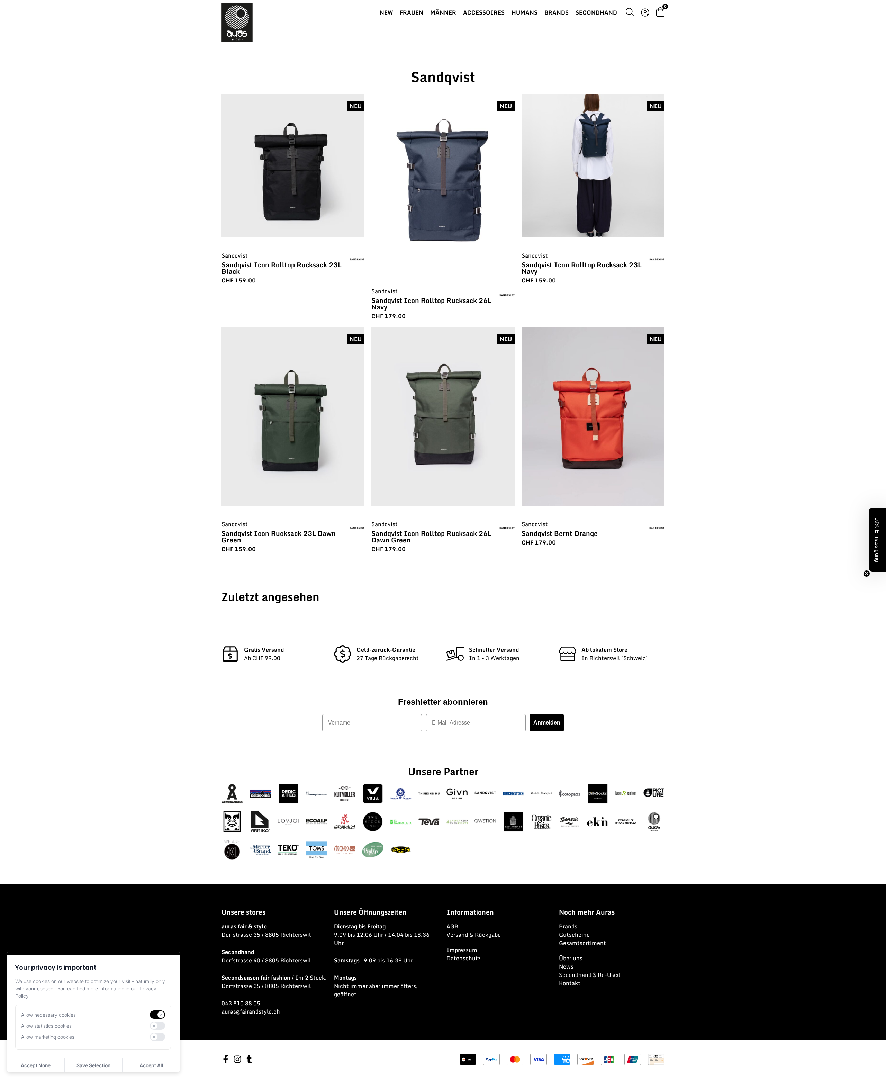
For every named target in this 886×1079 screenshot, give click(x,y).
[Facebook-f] (226, 1059)
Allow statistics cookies (46, 1026)
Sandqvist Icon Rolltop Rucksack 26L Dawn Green (431, 536)
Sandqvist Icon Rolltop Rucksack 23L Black (282, 268)
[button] (877, 540)
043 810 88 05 (241, 1003)
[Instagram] (237, 1059)
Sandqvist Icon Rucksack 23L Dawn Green (279, 536)
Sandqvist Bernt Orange (560, 533)
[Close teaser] (866, 573)
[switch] (157, 1014)
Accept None (36, 1065)
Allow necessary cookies (48, 1015)
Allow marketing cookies (47, 1037)
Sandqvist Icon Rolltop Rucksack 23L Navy (582, 268)
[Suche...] (630, 13)
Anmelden (546, 723)
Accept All (151, 1065)
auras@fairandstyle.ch (251, 1011)
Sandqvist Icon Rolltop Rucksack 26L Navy (431, 303)
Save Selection (93, 1065)
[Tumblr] (249, 1059)
